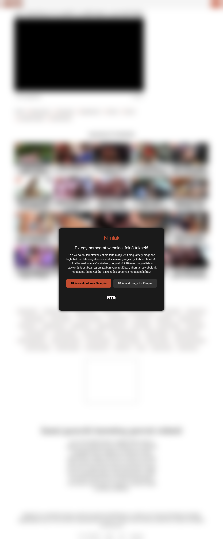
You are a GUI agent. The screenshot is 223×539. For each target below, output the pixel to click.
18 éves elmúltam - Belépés (89, 283)
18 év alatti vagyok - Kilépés (135, 283)
